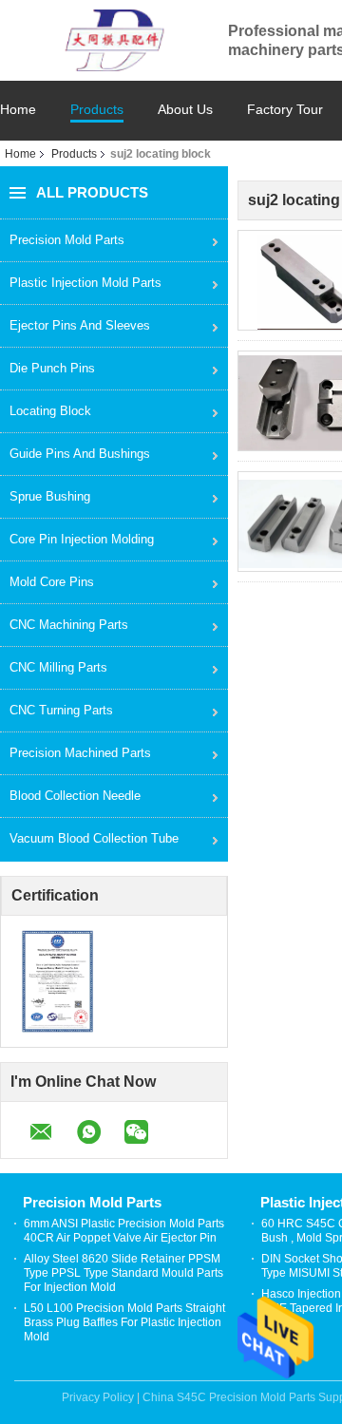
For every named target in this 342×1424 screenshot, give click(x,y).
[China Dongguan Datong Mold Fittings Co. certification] (57, 981)
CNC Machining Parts (69, 624)
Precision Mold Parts (67, 240)
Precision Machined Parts (80, 753)
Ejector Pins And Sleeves (80, 325)
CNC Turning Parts (61, 710)
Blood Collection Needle (75, 795)
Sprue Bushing (50, 496)
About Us (185, 110)
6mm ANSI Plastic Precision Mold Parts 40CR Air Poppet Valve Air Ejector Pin (124, 1230)
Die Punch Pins (52, 368)
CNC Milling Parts (58, 667)
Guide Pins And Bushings (80, 453)
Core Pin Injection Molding (82, 539)
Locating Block (50, 411)
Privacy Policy (98, 1397)
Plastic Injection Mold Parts (86, 282)
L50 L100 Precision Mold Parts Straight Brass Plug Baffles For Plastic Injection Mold (124, 1322)
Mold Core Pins (52, 582)
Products (97, 110)
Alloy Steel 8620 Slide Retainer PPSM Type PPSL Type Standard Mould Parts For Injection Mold (123, 1273)
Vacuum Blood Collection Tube (94, 838)
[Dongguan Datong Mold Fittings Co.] (114, 40)
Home (18, 110)
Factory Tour (285, 110)
